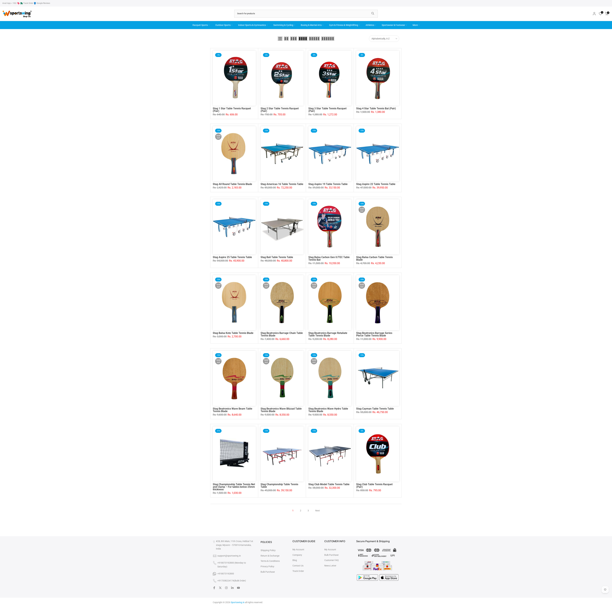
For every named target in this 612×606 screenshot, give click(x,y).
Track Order (28, 3)
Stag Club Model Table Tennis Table (329, 484)
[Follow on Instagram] (226, 588)
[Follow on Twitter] (220, 588)
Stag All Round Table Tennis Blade (232, 184)
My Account (298, 549)
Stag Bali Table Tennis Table (277, 257)
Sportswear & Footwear (393, 25)
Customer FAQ (331, 560)
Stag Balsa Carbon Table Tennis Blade (374, 258)
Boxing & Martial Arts (311, 25)
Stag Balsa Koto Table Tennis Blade (233, 333)
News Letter (330, 565)
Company (297, 555)
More (415, 25)
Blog (294, 560)
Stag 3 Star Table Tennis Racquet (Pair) (327, 110)
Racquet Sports (200, 25)
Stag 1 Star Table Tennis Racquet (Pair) (232, 110)
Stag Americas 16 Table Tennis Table (282, 184)
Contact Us (297, 565)
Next (317, 510)
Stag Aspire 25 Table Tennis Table (232, 257)
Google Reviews (43, 3)
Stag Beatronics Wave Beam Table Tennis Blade (232, 410)
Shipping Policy (268, 550)
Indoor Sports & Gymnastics (252, 25)
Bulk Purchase (268, 572)
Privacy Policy (267, 566)
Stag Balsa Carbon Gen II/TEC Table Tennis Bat (329, 258)
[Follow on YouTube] (238, 588)
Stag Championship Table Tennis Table (279, 485)
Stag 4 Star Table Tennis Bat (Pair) (376, 108)
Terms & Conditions (270, 561)
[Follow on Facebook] (214, 588)
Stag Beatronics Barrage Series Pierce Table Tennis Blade (374, 334)
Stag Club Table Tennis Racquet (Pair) (374, 485)
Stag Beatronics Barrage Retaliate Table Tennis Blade (327, 334)
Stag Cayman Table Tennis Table (375, 408)
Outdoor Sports (223, 25)
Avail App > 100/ (9, 3)
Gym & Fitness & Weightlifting (343, 25)
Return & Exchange (270, 555)
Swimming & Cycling (283, 25)
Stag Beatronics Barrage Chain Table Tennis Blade (282, 334)
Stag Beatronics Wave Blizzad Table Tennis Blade (281, 410)
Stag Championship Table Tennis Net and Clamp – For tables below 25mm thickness (234, 487)
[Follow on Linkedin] (232, 588)
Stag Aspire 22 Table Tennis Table (375, 184)
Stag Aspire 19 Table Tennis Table (328, 184)
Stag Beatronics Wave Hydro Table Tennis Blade (328, 410)
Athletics (370, 25)
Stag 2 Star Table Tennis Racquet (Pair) (280, 110)
